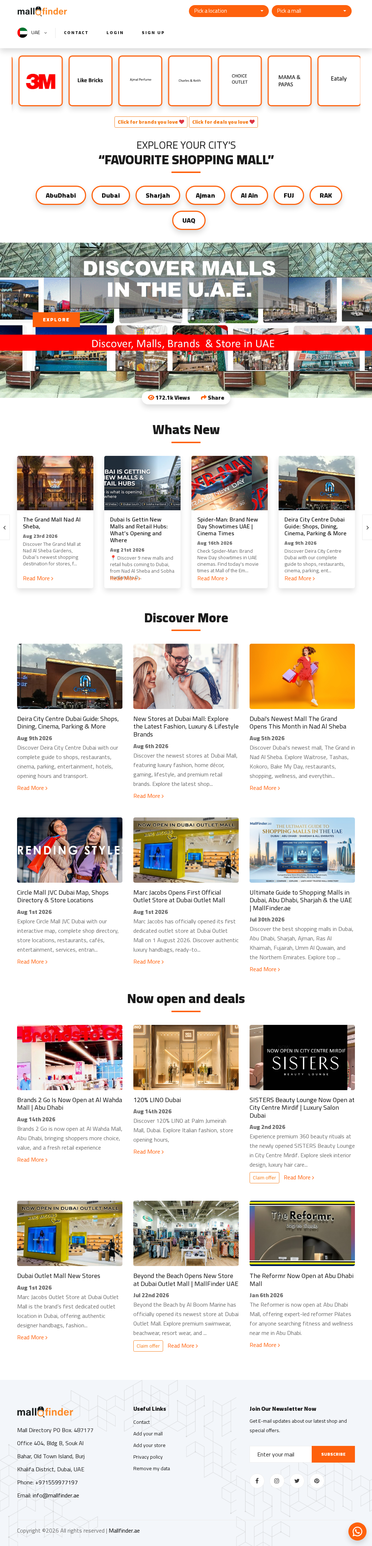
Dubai (111, 195)
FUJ (289, 195)
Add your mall (148, 1433)
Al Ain (249, 195)
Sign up (153, 32)
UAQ (188, 220)
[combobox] (229, 11)
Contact (76, 32)
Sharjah (158, 195)
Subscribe (333, 1454)
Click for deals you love (221, 122)
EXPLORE (56, 319)
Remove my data (151, 1468)
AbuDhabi (61, 195)
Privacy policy (148, 1457)
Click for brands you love (148, 122)
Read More (37, 578)
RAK (326, 195)
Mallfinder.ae (124, 1530)
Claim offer (264, 1177)
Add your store (149, 1445)
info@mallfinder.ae (56, 1495)
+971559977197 (56, 1482)
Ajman (205, 195)
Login (115, 32)
